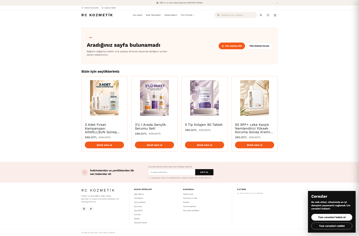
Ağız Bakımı (139, 194)
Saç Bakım (138, 210)
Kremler (137, 214)
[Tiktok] (90, 208)
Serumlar (138, 206)
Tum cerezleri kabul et (332, 217)
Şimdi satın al (104, 145)
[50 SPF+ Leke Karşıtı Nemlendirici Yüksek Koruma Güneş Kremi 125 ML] (255, 98)
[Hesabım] (261, 15)
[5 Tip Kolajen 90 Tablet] (204, 98)
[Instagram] (84, 208)
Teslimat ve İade (190, 198)
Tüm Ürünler (187, 15)
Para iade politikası (191, 210)
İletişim (186, 202)
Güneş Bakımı (140, 202)
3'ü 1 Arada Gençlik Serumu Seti (150, 126)
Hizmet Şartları (189, 206)
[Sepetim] (275, 15)
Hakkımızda (188, 194)
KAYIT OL (204, 172)
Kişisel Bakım (170, 15)
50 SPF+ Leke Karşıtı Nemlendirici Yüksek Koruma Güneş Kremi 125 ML (252, 130)
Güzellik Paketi (140, 223)
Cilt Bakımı (138, 198)
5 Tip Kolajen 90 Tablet (204, 125)
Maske (137, 219)
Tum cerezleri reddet (332, 225)
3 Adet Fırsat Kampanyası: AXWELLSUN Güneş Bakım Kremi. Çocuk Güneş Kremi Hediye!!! (103, 132)
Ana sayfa (137, 15)
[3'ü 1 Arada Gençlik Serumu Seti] (154, 98)
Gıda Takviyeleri (153, 15)
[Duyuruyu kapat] (277, 3)
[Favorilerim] (268, 15)
